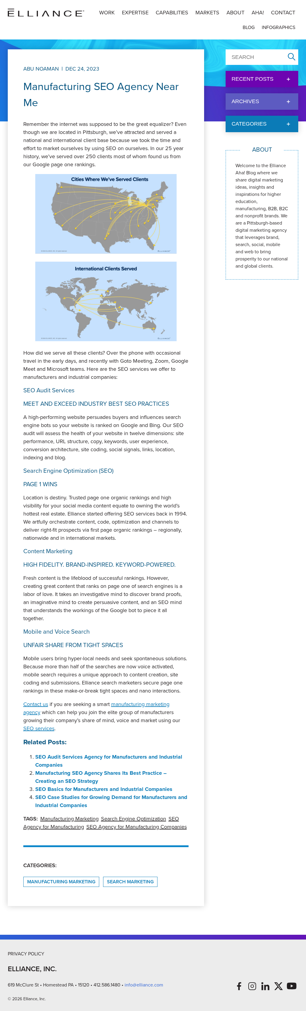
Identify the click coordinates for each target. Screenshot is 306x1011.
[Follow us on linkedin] (265, 986)
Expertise (135, 12)
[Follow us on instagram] (252, 986)
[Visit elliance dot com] (46, 13)
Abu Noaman (41, 69)
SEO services (38, 728)
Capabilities (172, 12)
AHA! (258, 12)
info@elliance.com (144, 984)
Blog (249, 27)
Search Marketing (130, 881)
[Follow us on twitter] (278, 986)
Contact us (35, 704)
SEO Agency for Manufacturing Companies (136, 827)
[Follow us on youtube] (291, 986)
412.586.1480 (107, 984)
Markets (207, 12)
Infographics (278, 27)
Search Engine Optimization (133, 819)
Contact (283, 12)
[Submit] (291, 57)
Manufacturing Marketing (69, 819)
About (235, 12)
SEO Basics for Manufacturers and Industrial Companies (103, 789)
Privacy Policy (26, 953)
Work (107, 12)
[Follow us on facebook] (239, 986)
